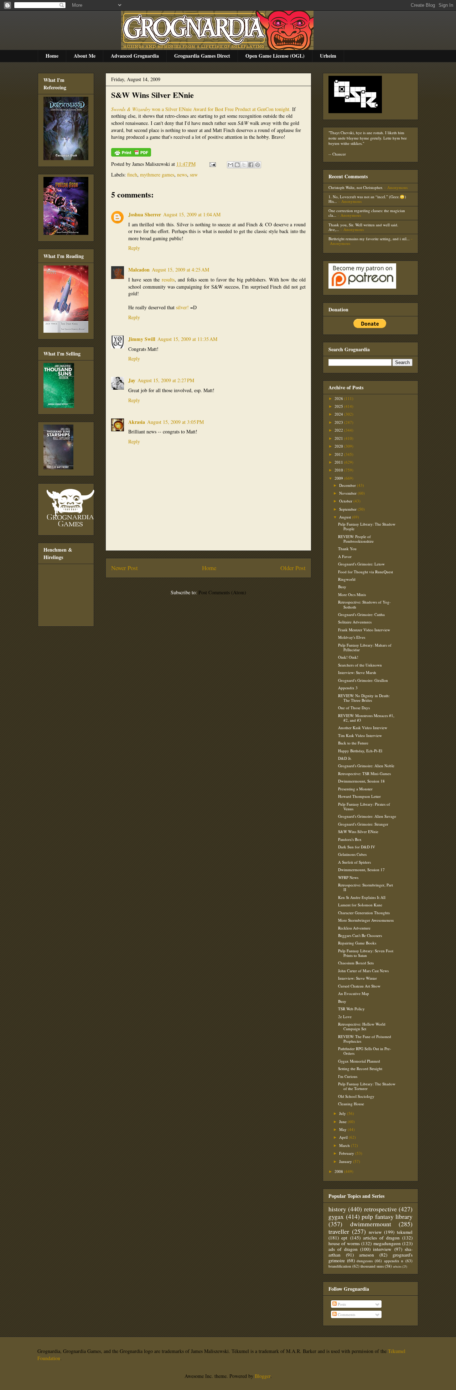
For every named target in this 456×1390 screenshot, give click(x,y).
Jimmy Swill (141, 339)
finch (132, 174)
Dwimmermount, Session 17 (361, 869)
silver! (182, 307)
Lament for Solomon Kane (360, 904)
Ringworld (347, 579)
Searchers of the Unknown (360, 665)
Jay (131, 380)
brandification (339, 1266)
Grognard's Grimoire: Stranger (363, 824)
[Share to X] (244, 164)
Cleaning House (351, 1103)
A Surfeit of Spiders (354, 862)
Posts (341, 1304)
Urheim (328, 55)
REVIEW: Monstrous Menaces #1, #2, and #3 (366, 718)
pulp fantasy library (387, 1216)
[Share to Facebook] (250, 164)
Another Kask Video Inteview (362, 727)
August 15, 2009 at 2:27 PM (166, 380)
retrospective (380, 1209)
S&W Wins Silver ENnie (152, 95)
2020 (339, 446)
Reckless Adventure (354, 928)
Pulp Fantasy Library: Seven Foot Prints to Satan (365, 953)
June (343, 1121)
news (182, 174)
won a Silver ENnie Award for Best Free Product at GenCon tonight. (201, 109)
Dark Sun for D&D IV (356, 846)
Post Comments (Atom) (222, 592)
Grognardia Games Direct (202, 55)
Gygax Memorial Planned (359, 1061)
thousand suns (372, 1266)
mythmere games (157, 174)
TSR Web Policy (351, 1008)
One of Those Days (354, 707)
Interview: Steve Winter (357, 978)
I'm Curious (347, 1076)
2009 (339, 478)
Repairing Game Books (357, 943)
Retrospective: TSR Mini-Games (364, 773)
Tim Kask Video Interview (360, 735)
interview (382, 1249)
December (348, 485)
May (343, 1129)
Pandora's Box (350, 839)
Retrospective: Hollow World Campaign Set (361, 1026)
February (347, 1153)
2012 (339, 454)
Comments (346, 1314)
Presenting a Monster (355, 788)
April (344, 1137)
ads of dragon (343, 1249)
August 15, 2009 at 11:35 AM (187, 339)
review (375, 1232)
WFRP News (348, 877)
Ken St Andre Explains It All (361, 897)
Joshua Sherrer (144, 214)
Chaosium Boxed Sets (356, 962)
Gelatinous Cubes (352, 854)
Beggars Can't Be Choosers (360, 935)
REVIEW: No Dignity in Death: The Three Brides (364, 698)
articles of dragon (381, 1237)
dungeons (365, 1260)
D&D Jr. (345, 758)
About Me (84, 55)
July (343, 1113)
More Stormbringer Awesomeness (366, 920)
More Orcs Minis (352, 594)
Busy (342, 586)
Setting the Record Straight (360, 1068)
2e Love (345, 1016)
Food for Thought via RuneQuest (365, 571)
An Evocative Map (353, 993)
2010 (339, 470)
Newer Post (124, 568)
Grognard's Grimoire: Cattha (361, 614)
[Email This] (230, 164)
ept (344, 1237)
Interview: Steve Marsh (357, 672)
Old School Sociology (356, 1096)
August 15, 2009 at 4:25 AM (180, 269)
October (346, 501)
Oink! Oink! (348, 657)
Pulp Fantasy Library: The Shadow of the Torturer (366, 1086)
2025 (339, 406)
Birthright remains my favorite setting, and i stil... (369, 238)
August (345, 517)
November (348, 493)
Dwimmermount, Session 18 (361, 781)
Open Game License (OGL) (275, 55)
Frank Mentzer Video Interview (364, 629)
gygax (336, 1216)
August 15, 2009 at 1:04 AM (192, 214)
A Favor (345, 556)
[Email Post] (212, 163)
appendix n (394, 1260)
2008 (339, 1171)
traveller (338, 1231)
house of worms (344, 1243)
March (345, 1145)
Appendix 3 (348, 687)
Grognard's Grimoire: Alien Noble (366, 765)
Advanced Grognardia (135, 55)
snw (194, 174)
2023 (339, 422)
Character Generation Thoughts (364, 912)
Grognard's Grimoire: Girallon (363, 680)
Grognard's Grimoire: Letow (361, 564)
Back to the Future (353, 743)
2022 (339, 430)
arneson (366, 1255)
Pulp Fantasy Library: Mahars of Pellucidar (365, 647)
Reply (134, 247)
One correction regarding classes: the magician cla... (366, 213)
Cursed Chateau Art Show (359, 986)
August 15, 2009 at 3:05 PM (175, 421)
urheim (397, 1266)
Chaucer (339, 154)
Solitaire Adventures (355, 622)
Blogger (262, 1376)
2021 (339, 438)
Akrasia (136, 422)
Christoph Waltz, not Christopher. (355, 187)
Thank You (347, 548)
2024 (339, 414)
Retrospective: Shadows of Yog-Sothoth (364, 604)
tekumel (405, 1232)
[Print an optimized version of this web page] (131, 154)
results (168, 279)
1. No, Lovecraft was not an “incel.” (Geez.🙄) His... (367, 199)
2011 (339, 462)
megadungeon (387, 1243)
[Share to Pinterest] (257, 164)
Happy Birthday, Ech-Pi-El (360, 750)
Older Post (293, 568)
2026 (339, 398)
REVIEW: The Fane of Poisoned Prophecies (364, 1039)
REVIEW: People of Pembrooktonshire (356, 539)
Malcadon (139, 269)
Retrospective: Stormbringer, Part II (365, 887)
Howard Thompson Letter (359, 796)
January (346, 1161)
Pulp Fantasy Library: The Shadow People (366, 526)
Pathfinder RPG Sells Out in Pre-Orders (364, 1051)
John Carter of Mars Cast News (363, 970)
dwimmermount (370, 1224)
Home (52, 55)
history (337, 1209)
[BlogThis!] (237, 164)
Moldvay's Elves (351, 637)
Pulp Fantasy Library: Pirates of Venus (364, 806)
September (348, 509)
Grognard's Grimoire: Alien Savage (367, 816)
